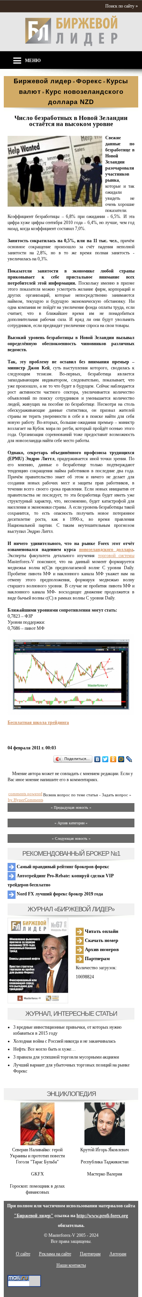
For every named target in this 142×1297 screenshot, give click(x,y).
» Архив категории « (71, 823)
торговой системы (116, 555)
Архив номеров (101, 949)
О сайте (23, 1254)
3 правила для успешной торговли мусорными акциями (66, 1057)
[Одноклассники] (113, 759)
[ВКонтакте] (97, 759)
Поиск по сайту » (121, 6)
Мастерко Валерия (104, 1174)
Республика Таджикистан (104, 1162)
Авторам (117, 1254)
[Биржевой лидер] (71, 44)
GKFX (37, 1174)
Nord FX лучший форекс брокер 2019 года (59, 894)
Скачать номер (101, 940)
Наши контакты (71, 1265)
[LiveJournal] (129, 759)
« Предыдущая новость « (71, 807)
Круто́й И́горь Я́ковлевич (104, 1149)
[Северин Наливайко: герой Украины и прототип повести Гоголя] (37, 1143)
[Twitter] (105, 759)
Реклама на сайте (55, 1254)
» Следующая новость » (71, 838)
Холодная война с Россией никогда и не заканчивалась (64, 1041)
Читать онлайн (101, 931)
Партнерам (97, 958)
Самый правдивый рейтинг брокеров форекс (62, 866)
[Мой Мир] (121, 759)
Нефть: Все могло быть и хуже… (44, 1049)
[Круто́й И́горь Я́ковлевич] (104, 1143)
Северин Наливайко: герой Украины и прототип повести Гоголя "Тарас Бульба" (37, 1156)
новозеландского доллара (106, 549)
